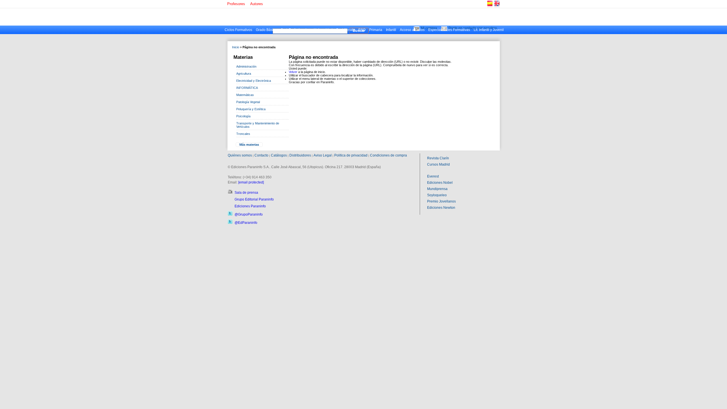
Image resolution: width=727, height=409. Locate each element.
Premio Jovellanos (441, 201)
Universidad (323, 30)
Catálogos (279, 155)
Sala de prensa (246, 193)
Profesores (236, 4)
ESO (361, 30)
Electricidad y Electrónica (253, 80)
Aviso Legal (323, 155)
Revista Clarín (438, 158)
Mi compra (429, 28)
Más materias (249, 144)
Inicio (235, 47)
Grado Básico (266, 30)
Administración (246, 66)
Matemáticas (245, 95)
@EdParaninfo (246, 223)
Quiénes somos (240, 155)
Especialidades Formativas (449, 30)
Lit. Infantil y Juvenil (489, 30)
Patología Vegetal (248, 102)
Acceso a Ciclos (412, 30)
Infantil (391, 30)
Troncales (243, 133)
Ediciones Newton (441, 208)
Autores (256, 4)
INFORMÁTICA (247, 87)
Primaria (375, 30)
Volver (293, 72)
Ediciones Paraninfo (250, 206)
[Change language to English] (497, 7)
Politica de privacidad (350, 155)
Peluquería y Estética (251, 109)
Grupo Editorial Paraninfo (254, 199)
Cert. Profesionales (295, 30)
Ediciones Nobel (440, 183)
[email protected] (251, 182)
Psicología (243, 116)
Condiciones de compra (388, 155)
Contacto (261, 155)
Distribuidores (300, 155)
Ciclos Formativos (238, 30)
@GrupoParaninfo (249, 214)
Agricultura (243, 73)
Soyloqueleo (437, 195)
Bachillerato (345, 30)
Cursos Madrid (438, 164)
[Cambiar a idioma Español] (489, 7)
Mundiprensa (437, 189)
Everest (433, 176)
